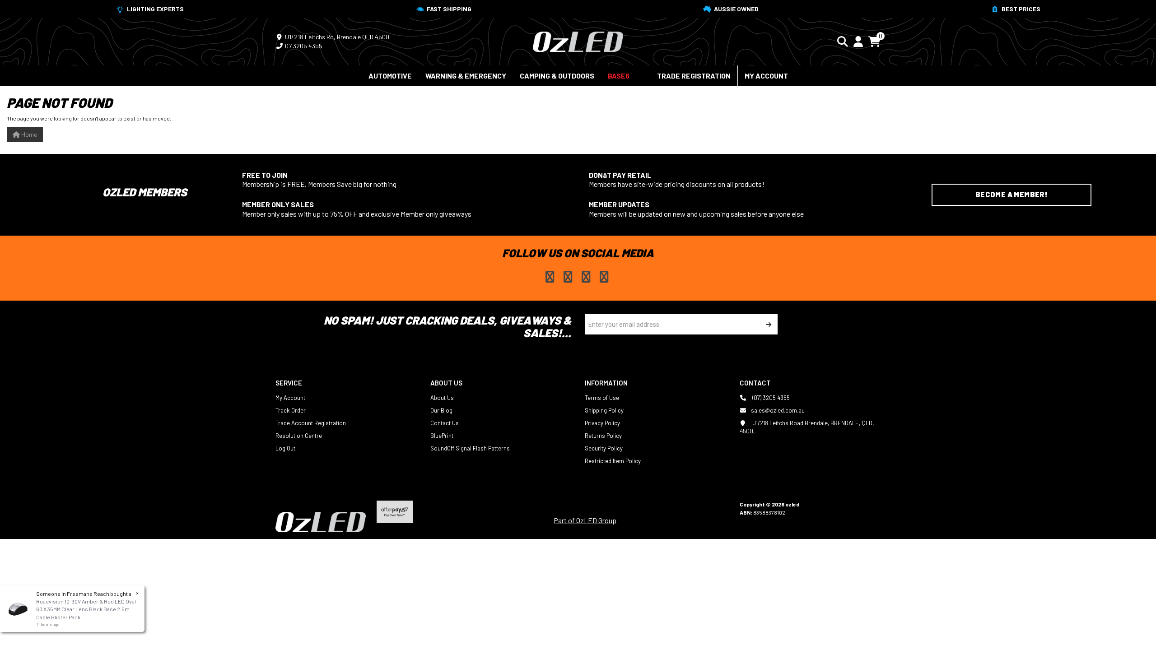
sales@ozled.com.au (778, 410)
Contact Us (444, 423)
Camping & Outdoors (557, 75)
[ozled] (578, 40)
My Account (766, 75)
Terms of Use (602, 397)
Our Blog (441, 410)
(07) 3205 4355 (770, 397)
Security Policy (604, 448)
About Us (442, 397)
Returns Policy (603, 435)
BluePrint (441, 435)
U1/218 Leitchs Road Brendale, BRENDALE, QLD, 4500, (807, 427)
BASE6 (618, 75)
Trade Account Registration (310, 423)
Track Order (290, 410)
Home (28, 134)
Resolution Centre (298, 435)
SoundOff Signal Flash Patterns (470, 448)
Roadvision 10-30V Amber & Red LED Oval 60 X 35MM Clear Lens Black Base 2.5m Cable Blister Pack (86, 609)
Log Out (285, 448)
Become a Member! (1011, 194)
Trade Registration (694, 75)
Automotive (390, 75)
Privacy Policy (602, 423)
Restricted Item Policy (613, 460)
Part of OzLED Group (585, 520)
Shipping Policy (604, 410)
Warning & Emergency (465, 75)
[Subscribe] (767, 324)
